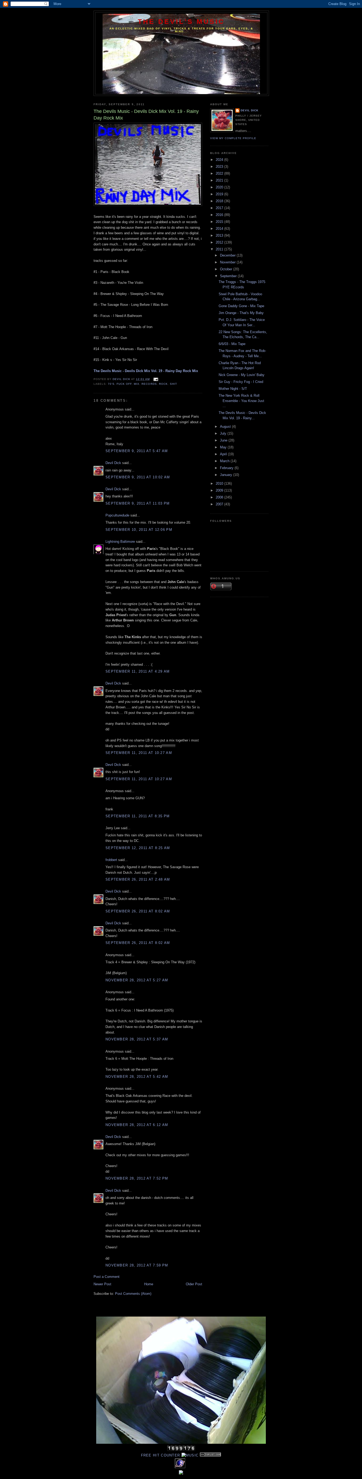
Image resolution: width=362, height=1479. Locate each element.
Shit (173, 383)
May (224, 447)
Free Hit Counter (160, 1455)
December (228, 255)
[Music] (190, 1455)
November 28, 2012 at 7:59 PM (136, 1265)
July (223, 433)
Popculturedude (117, 515)
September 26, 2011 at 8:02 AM (137, 911)
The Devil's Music (181, 21)
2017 (220, 208)
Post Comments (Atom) (133, 1294)
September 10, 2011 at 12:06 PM (138, 530)
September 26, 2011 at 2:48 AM (137, 879)
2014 (220, 229)
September (229, 276)
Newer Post (102, 1284)
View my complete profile (233, 138)
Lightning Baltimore (120, 542)
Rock (163, 383)
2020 (220, 187)
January (226, 475)
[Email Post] (155, 379)
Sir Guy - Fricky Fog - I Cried (241, 382)
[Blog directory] (210, 1455)
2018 (220, 201)
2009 (220, 490)
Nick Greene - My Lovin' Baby (241, 375)
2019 (220, 194)
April (224, 454)
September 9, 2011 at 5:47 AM (136, 451)
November (228, 262)
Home (148, 1284)
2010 (220, 483)
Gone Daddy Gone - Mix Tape (241, 306)
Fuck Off (124, 383)
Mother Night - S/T (233, 389)
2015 (220, 222)
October (226, 269)
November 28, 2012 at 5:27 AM (136, 980)
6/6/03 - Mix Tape (232, 344)
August (226, 427)
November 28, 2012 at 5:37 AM (136, 1039)
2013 (220, 235)
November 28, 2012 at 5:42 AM (136, 1077)
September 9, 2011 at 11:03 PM (137, 503)
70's (111, 383)
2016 (220, 215)
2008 (220, 497)
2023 (220, 167)
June (224, 440)
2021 (220, 180)
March (225, 461)
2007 (220, 504)
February (227, 468)
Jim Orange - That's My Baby (241, 313)
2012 (220, 242)
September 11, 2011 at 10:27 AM (138, 753)
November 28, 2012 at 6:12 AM (136, 1125)
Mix (136, 383)
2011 (220, 249)
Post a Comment (107, 1277)
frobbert (111, 860)
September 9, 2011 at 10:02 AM (137, 477)
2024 (220, 160)
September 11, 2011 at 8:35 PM (137, 816)
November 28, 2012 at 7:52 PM (136, 1178)
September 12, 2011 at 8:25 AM (137, 848)
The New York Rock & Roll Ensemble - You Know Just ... (241, 401)
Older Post (194, 1284)
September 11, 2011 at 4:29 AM (137, 671)
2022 (220, 173)
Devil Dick (113, 463)
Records (149, 383)
